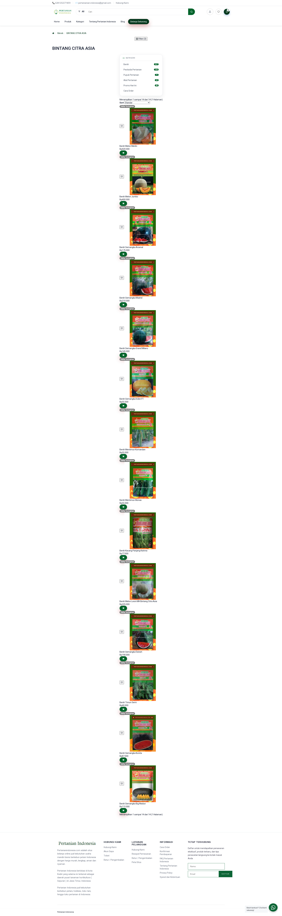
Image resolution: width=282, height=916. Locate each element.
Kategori (80, 21)
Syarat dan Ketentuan (170, 877)
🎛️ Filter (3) (141, 39)
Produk (68, 21)
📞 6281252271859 (61, 3)
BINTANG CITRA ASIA (76, 33)
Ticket (106, 855)
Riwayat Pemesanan (141, 854)
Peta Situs (136, 862)
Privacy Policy (166, 873)
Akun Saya (109, 851)
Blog (123, 21)
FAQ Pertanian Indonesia (166, 860)
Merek (60, 33)
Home (57, 21)
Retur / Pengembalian (114, 860)
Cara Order (165, 847)
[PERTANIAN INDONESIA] (62, 11)
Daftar (226, 874)
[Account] (210, 12)
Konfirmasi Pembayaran (166, 852)
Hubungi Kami (122, 3)
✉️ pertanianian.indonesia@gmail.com (93, 3)
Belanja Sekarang (138, 21)
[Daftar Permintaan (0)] (218, 12)
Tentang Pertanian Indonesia (102, 21)
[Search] (191, 12)
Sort (122, 103)
